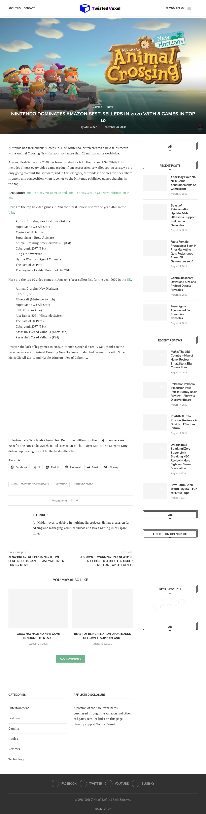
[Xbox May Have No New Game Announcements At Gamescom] (38, 609)
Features (14, 718)
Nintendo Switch (84, 484)
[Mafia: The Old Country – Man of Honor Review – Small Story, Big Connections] (155, 358)
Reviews (14, 749)
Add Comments (70, 658)
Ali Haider (90, 127)
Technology (16, 759)
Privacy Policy (175, 8)
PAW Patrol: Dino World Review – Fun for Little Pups (184, 488)
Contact (29, 8)
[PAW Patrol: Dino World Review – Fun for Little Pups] (155, 491)
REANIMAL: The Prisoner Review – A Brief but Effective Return (184, 422)
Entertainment (18, 708)
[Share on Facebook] (82, 500)
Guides (13, 739)
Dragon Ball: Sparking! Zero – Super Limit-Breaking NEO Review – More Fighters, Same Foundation (182, 456)
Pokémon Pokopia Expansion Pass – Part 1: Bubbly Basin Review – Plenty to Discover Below (184, 391)
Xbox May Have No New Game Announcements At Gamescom (183, 182)
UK (129, 280)
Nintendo (61, 484)
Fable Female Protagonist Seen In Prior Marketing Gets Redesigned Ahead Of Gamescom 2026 (183, 251)
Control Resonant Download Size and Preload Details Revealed (183, 283)
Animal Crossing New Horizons (30, 484)
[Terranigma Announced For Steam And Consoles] (155, 312)
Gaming (13, 728)
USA (11, 212)
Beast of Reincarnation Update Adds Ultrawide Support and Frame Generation (183, 215)
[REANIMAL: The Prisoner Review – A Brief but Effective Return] (155, 422)
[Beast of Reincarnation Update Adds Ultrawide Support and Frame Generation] (102, 609)
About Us (14, 8)
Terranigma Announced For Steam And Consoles (181, 312)
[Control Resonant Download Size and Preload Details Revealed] (155, 284)
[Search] (196, 8)
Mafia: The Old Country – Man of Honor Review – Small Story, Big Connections (182, 359)
